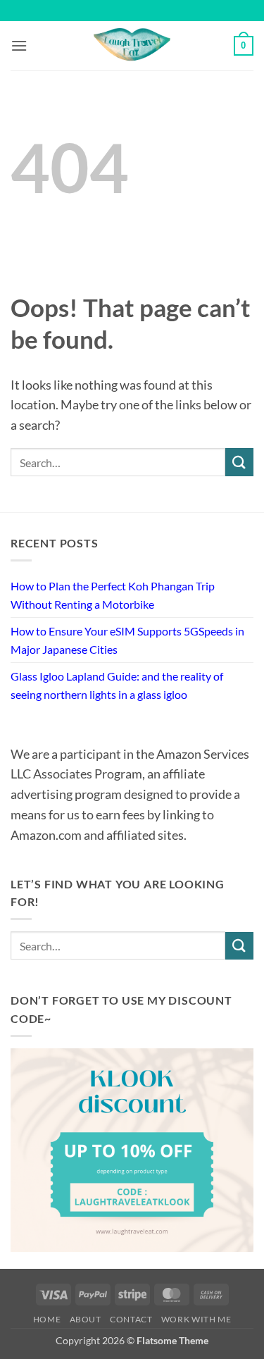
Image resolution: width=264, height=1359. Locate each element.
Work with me (196, 1319)
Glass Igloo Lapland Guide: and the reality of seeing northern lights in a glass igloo (117, 685)
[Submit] (239, 462)
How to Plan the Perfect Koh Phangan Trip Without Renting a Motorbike (113, 595)
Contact (131, 1319)
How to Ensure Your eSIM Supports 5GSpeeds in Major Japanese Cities (127, 640)
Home (47, 1319)
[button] (19, 45)
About (85, 1319)
